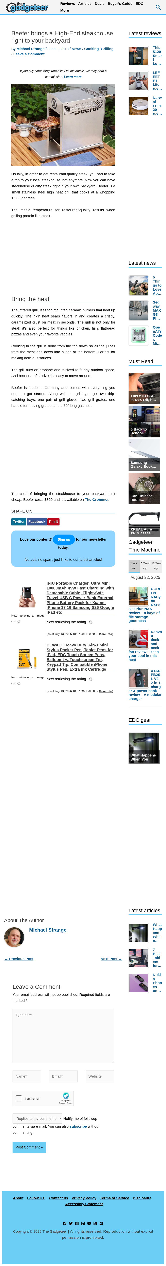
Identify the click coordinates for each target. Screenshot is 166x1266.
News (76, 49)
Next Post (111, 959)
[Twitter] (71, 1223)
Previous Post (18, 959)
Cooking (91, 49)
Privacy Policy (84, 1198)
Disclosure (142, 1198)
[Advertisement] (63, 259)
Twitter (19, 522)
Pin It (53, 522)
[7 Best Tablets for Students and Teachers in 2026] (140, 958)
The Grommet (97, 500)
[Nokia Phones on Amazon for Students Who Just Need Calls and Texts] (140, 983)
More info (105, 634)
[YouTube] (89, 1223)
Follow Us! (36, 1198)
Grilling (107, 49)
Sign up (64, 539)
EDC (139, 4)
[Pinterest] (83, 1223)
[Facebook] (65, 1223)
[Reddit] (101, 1223)
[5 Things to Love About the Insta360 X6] (140, 285)
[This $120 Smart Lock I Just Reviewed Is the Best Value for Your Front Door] (140, 56)
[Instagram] (77, 1223)
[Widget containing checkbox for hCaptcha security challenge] (43, 1098)
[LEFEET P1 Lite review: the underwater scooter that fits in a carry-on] (140, 81)
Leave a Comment (29, 54)
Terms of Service (114, 1198)
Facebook (36, 522)
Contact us (58, 1198)
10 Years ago (156, 565)
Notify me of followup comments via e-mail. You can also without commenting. (56, 1126)
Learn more (73, 77)
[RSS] (95, 1223)
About (18, 1198)
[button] (158, 7)
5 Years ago (145, 565)
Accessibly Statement (84, 1204)
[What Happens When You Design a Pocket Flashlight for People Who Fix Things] (140, 933)
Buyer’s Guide (120, 4)
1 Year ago (134, 565)
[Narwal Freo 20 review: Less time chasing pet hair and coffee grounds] (140, 106)
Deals (99, 4)
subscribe (78, 1126)
